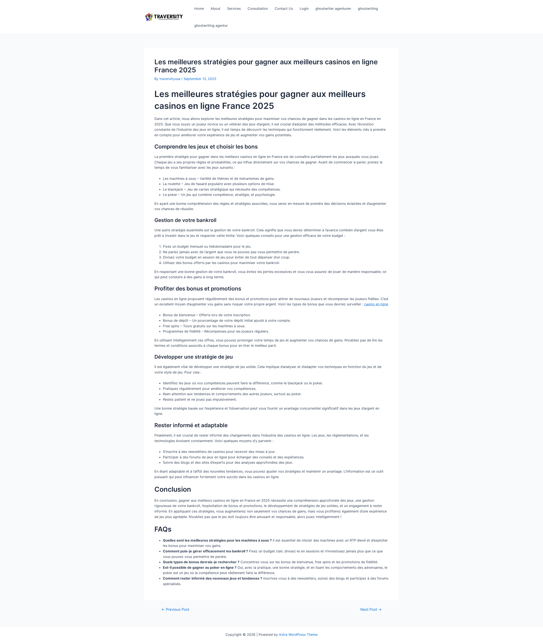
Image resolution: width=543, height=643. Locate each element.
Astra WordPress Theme (298, 634)
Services (234, 8)
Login (304, 8)
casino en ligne (376, 304)
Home (199, 8)
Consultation (258, 8)
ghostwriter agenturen (333, 8)
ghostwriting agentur (211, 25)
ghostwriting (368, 8)
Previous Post (175, 609)
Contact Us (284, 8)
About (215, 8)
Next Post (371, 609)
